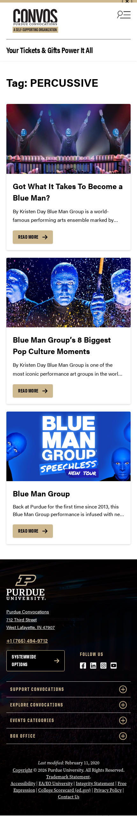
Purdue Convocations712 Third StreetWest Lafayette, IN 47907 (30, 619)
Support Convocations (37, 689)
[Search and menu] (123, 14)
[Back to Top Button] (106, 814)
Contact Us (68, 797)
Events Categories (32, 720)
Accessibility (23, 784)
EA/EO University (56, 784)
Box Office (23, 736)
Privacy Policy (108, 790)
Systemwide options (24, 660)
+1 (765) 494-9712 (27, 640)
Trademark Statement (68, 777)
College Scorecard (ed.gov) (64, 790)
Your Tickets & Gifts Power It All (49, 49)
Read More (28, 237)
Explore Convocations (36, 705)
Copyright (22, 770)
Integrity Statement (95, 784)
